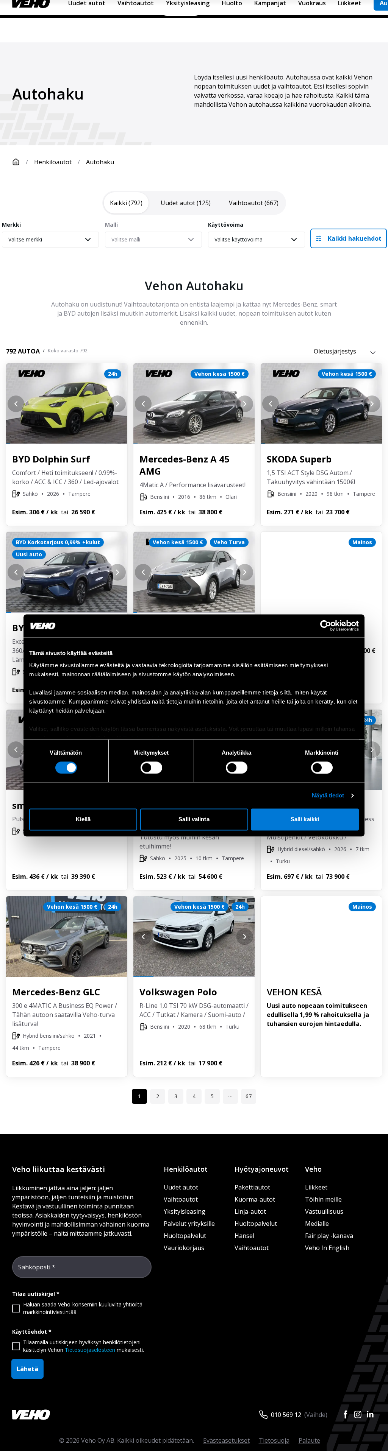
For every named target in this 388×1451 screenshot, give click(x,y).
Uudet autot (181, 1187)
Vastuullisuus (324, 1211)
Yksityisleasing (184, 1211)
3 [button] (175, 1096)
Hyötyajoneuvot (262, 1169)
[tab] (126, 202)
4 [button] (194, 1096)
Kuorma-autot (255, 1199)
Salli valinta (193, 819)
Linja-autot (250, 1211)
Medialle (317, 1223)
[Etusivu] (16, 162)
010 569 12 (286, 1415)
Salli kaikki (305, 819)
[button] (230, 1096)
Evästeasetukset (226, 1440)
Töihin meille (323, 1199)
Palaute (309, 1440)
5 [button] (212, 1096)
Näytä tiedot (328, 795)
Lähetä (27, 1369)
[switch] (151, 767)
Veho (313, 1169)
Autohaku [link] (100, 162)
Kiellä (83, 819)
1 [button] (139, 1096)
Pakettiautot (252, 1187)
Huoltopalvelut (185, 1235)
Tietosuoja (274, 1440)
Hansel (244, 1235)
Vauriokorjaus (184, 1248)
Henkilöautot (53, 162)
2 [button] (157, 1096)
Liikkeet (316, 1187)
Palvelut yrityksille (189, 1223)
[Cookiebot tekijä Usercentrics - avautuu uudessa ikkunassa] (326, 625)
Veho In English (327, 1248)
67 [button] (249, 1096)
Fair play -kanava (329, 1235)
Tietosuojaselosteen (90, 1349)
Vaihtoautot (181, 1199)
